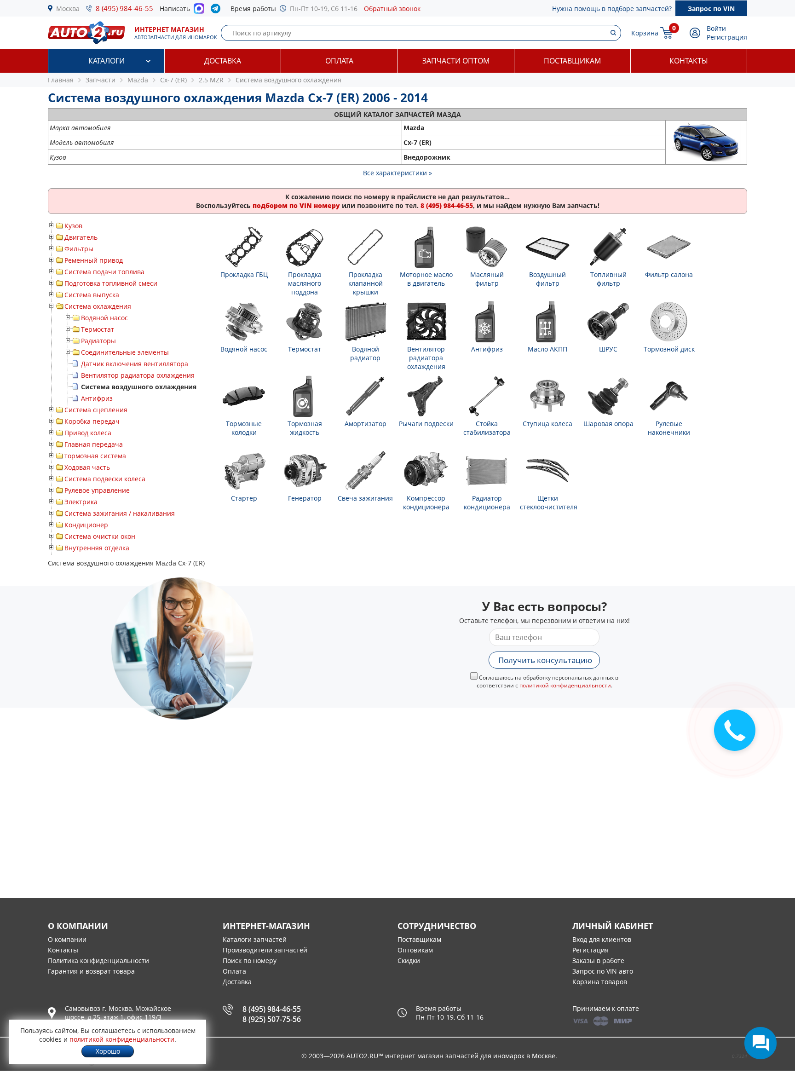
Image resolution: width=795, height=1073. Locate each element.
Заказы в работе (598, 960)
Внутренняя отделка (96, 547)
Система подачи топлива (104, 271)
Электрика (81, 501)
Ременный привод (93, 260)
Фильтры (78, 248)
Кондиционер (86, 524)
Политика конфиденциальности (98, 960)
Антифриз (97, 398)
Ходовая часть (87, 467)
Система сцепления (95, 409)
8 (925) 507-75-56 (271, 1019)
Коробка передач (92, 421)
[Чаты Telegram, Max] (760, 1043)
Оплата (339, 61)
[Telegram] (217, 10)
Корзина (644, 33)
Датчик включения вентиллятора (134, 363)
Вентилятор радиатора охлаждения (138, 375)
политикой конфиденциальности (565, 685)
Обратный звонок (392, 8)
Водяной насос (104, 317)
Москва (68, 8)
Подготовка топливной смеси (110, 283)
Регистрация (727, 37)
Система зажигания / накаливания (119, 513)
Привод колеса (87, 432)
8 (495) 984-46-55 (124, 8)
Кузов (73, 225)
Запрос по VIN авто (602, 971)
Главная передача (93, 444)
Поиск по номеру (250, 960)
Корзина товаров (599, 981)
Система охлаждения (97, 306)
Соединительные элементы (125, 352)
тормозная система (95, 455)
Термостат (97, 329)
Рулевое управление (97, 490)
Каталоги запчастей (255, 939)
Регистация (590, 950)
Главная (61, 79)
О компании (67, 939)
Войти (716, 28)
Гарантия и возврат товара (91, 971)
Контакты (688, 61)
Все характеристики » (397, 172)
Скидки (409, 960)
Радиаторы (98, 340)
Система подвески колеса (104, 478)
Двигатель (81, 237)
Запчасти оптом (456, 61)
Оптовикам (415, 950)
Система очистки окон (99, 536)
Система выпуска (91, 294)
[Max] (199, 11)
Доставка (222, 61)
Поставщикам (572, 61)
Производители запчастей (265, 950)
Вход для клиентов (601, 939)
